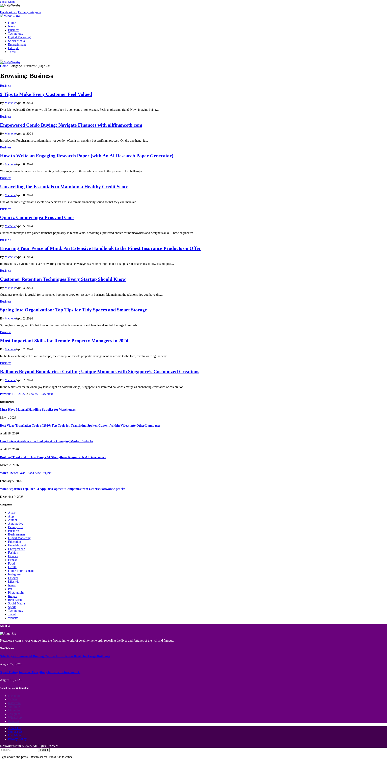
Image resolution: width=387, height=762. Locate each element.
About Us (14, 728)
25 (36, 394)
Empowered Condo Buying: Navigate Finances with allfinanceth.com (71, 125)
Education (14, 541)
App (11, 516)
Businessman (16, 534)
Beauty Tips (15, 527)
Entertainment (17, 44)
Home (12, 22)
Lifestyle (13, 48)
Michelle (10, 102)
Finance (13, 556)
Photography (16, 592)
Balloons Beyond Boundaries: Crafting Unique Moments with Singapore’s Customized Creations (99, 371)
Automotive (15, 523)
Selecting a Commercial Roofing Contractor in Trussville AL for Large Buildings (55, 656)
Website (13, 618)
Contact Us (15, 731)
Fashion (13, 552)
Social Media (16, 41)
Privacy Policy (17, 739)
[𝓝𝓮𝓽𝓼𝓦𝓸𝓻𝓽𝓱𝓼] (10, 16)
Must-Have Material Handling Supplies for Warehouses (38, 409)
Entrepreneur (16, 549)
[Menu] (1, 59)
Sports (12, 607)
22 (24, 394)
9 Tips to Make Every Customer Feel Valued (46, 94)
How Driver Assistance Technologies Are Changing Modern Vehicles (46, 441)
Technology (15, 33)
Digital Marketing (19, 37)
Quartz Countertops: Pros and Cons (37, 217)
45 (44, 394)
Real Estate (15, 599)
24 (32, 394)
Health (12, 567)
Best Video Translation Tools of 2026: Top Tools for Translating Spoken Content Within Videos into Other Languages (80, 425)
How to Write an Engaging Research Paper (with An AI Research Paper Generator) (86, 155)
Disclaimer (15, 735)
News (12, 26)
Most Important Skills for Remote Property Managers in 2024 (64, 340)
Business (13, 30)
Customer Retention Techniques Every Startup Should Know (63, 279)
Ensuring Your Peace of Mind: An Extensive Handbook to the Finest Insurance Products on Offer (100, 248)
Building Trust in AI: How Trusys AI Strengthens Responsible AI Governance (53, 457)
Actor (11, 512)
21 (20, 394)
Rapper (12, 596)
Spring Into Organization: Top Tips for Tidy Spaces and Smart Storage (73, 309)
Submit (44, 749)
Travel (12, 51)
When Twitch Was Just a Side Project (25, 473)
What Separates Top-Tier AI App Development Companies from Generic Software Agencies (62, 489)
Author (12, 520)
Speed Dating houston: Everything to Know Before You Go (40, 672)
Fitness (12, 560)
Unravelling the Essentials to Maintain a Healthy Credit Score (64, 186)
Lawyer (13, 578)
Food (11, 563)
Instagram (14, 574)
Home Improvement (21, 570)
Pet (10, 589)
